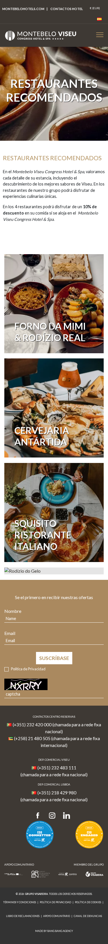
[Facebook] (39, 816)
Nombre (12, 611)
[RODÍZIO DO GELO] (54, 570)
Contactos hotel (66, 9)
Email (9, 633)
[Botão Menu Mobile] (99, 35)
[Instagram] (52, 816)
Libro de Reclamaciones (22, 916)
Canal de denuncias (88, 916)
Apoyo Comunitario (56, 916)
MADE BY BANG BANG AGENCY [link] (54, 931)
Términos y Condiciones (19, 902)
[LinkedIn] (66, 816)
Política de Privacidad (28, 669)
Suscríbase (54, 658)
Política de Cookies (88, 902)
